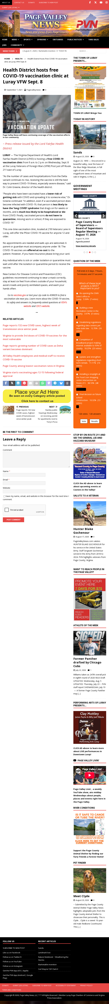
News (14, 39)
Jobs (4, 45)
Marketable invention (47, 964)
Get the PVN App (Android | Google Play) (18, 976)
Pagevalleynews (34, 90)
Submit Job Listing (9, 7)
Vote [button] (84, 421)
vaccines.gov (20, 295)
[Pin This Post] (24, 383)
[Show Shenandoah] (87, 252)
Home (4, 39)
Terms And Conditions (11, 990)
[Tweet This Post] (12, 383)
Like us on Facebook (11, 952)
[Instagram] (106, 2)
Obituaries (58, 39)
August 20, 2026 (82, 900)
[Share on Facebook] (6, 383)
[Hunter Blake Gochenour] (89, 513)
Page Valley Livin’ (88, 760)
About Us (6, 2)
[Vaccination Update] (37, 131)
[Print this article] (36, 383)
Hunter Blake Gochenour (83, 531)
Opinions (41, 39)
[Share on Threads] (67, 383)
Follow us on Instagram (13, 966)
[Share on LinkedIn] (18, 383)
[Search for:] (92, 50)
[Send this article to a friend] (30, 383)
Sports (27, 39)
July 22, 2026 (81, 670)
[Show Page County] (90, 252)
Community (16, 45)
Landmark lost (44, 952)
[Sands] (89, 136)
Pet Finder (79, 862)
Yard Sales (93, 39)
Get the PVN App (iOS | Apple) (15, 970)
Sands (77, 152)
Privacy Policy (86, 985)
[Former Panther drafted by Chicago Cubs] (89, 643)
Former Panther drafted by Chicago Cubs (87, 662)
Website (6, 488)
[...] (94, 176)
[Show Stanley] (95, 252)
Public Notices (74, 39)
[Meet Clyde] (89, 880)
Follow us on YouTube (12, 961)
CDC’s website (43, 306)
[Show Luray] (84, 252)
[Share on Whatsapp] (43, 383)
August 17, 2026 (82, 536)
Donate (31, 2)
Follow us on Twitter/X (12, 957)
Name (6, 471)
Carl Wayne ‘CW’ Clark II (48, 969)
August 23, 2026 (82, 156)
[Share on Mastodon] (49, 383)
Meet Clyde (81, 896)
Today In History (84, 119)
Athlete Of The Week (85, 625)
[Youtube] (100, 2)
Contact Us (19, 2)
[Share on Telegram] (55, 383)
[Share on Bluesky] (61, 383)
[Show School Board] (92, 252)
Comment (7, 450)
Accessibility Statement (66, 985)
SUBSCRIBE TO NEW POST (48, 2)
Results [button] (94, 421)
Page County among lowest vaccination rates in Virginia (33, 365)
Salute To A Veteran (86, 495)
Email (5, 479)
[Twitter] (95, 2)
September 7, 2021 (14, 90)
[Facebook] (89, 2)
